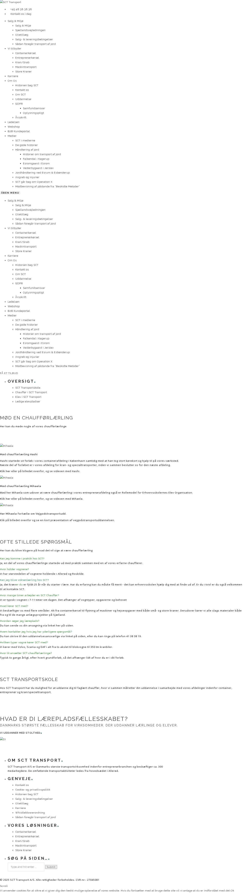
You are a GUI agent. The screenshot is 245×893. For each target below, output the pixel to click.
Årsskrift (20, 117)
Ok (232, 890)
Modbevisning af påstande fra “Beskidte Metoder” (47, 186)
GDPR (19, 103)
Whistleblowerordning (30, 812)
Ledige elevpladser (27, 401)
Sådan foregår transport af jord (35, 44)
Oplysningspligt (33, 112)
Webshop (14, 126)
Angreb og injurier (27, 177)
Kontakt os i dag (21, 13)
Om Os (12, 80)
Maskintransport (26, 66)
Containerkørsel (25, 53)
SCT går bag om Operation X (33, 181)
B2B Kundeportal (19, 131)
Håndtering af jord (27, 149)
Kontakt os (22, 89)
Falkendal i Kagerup (36, 158)
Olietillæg (21, 34)
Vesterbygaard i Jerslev (38, 168)
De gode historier (26, 145)
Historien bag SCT (26, 85)
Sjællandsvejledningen (30, 30)
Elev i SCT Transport (28, 396)
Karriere (13, 76)
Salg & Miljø (15, 21)
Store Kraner (23, 71)
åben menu (10, 193)
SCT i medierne (25, 140)
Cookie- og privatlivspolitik (32, 789)
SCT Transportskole (27, 387)
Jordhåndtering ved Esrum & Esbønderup (42, 172)
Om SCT (20, 94)
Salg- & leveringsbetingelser (34, 39)
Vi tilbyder (14, 48)
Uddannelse (23, 99)
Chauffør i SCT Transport (31, 392)
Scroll (4, 886)
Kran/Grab (22, 62)
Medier (12, 135)
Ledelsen (14, 122)
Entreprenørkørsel (27, 57)
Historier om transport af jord (42, 154)
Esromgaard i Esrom (36, 163)
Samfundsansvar (34, 108)
